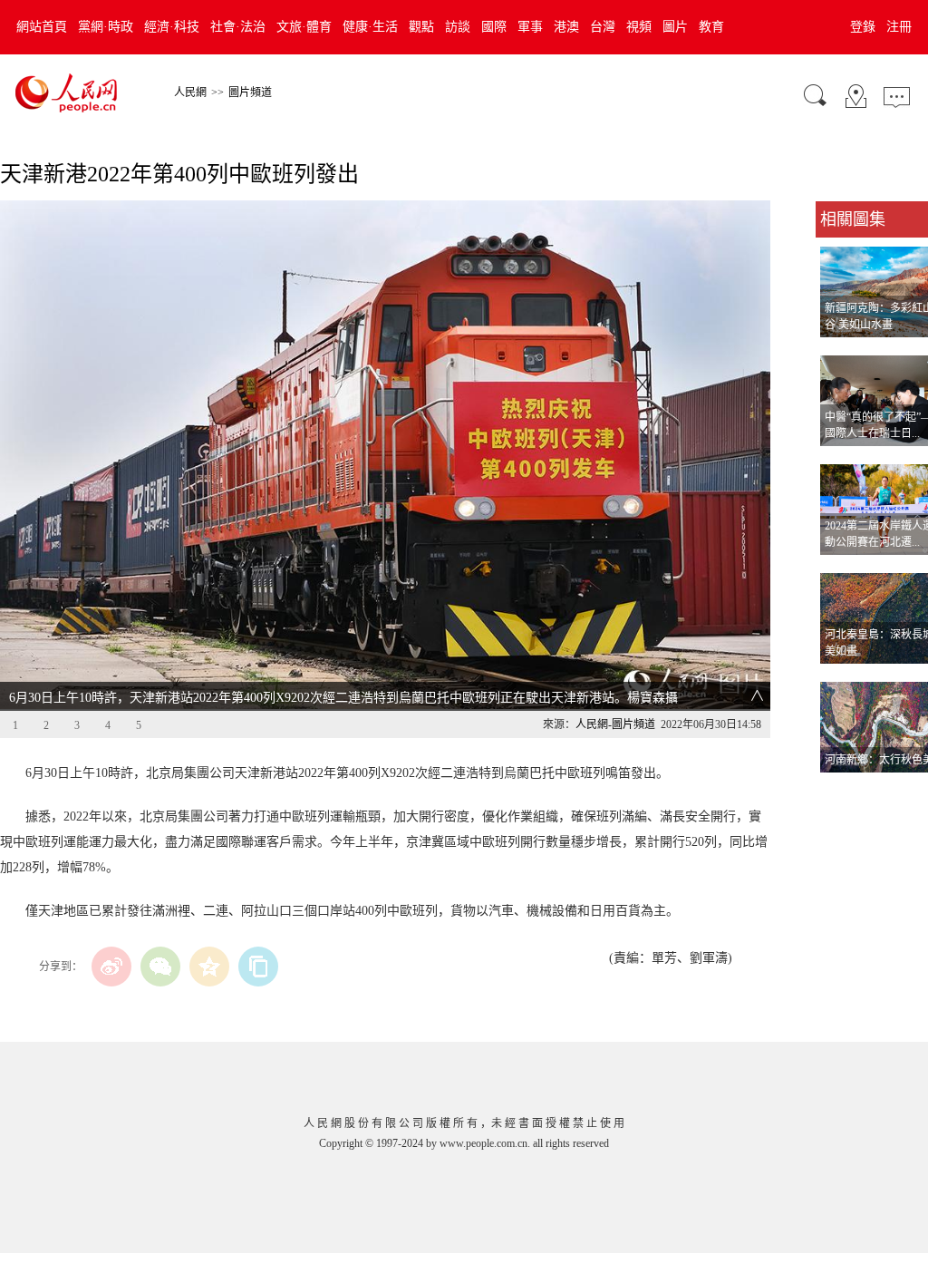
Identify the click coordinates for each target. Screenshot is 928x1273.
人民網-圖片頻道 (615, 724)
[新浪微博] (111, 966)
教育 (711, 27)
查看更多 (841, 791)
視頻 (639, 27)
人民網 (190, 92)
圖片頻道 (250, 92)
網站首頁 (41, 27)
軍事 (530, 27)
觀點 (421, 27)
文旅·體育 (304, 27)
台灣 (602, 27)
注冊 (899, 27)
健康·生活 (370, 27)
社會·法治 (238, 27)
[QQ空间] (209, 966)
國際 (494, 27)
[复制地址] (258, 966)
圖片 (675, 27)
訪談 (457, 27)
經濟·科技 (171, 27)
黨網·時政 (105, 27)
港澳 (566, 27)
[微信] (160, 966)
